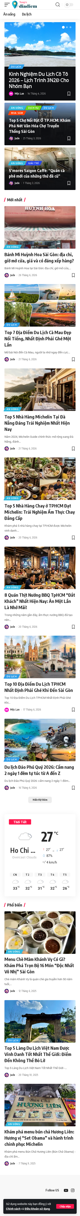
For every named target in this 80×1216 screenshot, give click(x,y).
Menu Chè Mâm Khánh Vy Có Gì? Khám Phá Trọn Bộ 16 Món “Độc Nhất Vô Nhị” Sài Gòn (39, 965)
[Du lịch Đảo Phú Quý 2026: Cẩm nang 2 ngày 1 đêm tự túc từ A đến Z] (40, 740)
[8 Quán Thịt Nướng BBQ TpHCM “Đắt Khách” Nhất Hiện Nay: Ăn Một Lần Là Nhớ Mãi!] (40, 568)
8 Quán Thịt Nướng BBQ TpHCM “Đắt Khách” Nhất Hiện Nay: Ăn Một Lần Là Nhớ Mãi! (39, 601)
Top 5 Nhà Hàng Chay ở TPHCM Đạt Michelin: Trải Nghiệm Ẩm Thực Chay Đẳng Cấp (39, 512)
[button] (65, 1206)
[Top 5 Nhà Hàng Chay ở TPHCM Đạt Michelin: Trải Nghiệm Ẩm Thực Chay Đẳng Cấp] (40, 478)
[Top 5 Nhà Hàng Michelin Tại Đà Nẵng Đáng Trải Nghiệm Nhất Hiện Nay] (40, 389)
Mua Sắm (17, 113)
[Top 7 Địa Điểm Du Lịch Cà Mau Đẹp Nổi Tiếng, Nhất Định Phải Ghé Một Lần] (40, 305)
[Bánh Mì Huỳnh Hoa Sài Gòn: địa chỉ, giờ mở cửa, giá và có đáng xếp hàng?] (40, 227)
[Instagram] (73, 1190)
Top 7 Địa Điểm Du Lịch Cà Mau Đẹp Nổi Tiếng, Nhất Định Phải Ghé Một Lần (37, 338)
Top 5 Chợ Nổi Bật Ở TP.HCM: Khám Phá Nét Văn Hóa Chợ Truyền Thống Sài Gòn (39, 126)
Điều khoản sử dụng (37, 1208)
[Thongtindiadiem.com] (26, 4)
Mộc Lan (19, 93)
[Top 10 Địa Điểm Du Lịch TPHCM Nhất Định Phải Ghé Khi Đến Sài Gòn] (40, 657)
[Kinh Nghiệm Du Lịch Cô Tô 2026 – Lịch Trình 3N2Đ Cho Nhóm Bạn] (40, 44)
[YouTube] (66, 1190)
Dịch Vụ (33, 107)
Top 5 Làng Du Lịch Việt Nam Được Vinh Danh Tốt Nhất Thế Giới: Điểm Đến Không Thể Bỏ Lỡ (37, 1054)
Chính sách (13, 1208)
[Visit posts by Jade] (11, 138)
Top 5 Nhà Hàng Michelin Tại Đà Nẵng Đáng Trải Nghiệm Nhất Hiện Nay (37, 423)
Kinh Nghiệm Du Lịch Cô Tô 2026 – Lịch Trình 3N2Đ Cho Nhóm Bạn (39, 80)
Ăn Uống (17, 107)
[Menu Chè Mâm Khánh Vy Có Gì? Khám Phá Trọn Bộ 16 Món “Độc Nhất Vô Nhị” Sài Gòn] (40, 932)
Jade (17, 138)
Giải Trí (33, 163)
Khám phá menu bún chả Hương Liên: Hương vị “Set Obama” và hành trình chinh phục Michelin (39, 1138)
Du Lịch (16, 66)
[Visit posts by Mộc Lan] (11, 93)
